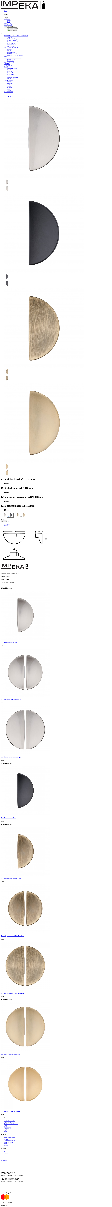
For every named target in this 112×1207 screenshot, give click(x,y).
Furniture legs (7, 1127)
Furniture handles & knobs (11, 1124)
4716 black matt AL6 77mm (8, 818)
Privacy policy (7, 1143)
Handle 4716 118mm (9, 96)
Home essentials (8, 1128)
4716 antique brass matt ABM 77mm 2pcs (12, 936)
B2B (5, 1151)
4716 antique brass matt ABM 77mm (11, 878)
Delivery (6, 1139)
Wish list (6, 1153)
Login (8, 22)
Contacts (6, 1145)
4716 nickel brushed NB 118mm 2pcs (11, 757)
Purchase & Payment (9, 1137)
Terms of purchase (8, 1142)
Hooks (5, 1125)
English (15, 30)
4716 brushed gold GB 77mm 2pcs (10, 1111)
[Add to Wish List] (8, 521)
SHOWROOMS (4, 1160)
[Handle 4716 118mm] (44, 178)
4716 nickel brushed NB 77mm (9, 642)
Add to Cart (4, 521)
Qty (2, 519)
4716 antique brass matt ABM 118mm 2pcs (12, 993)
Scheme (6, 525)
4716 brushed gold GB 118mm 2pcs (10, 1054)
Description (7, 524)
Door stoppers (7, 1122)
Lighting (6, 1130)
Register (9, 20)
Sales (5, 1131)
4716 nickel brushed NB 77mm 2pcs (11, 699)
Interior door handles (9, 1121)
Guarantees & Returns (9, 1140)
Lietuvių (15, 28)
